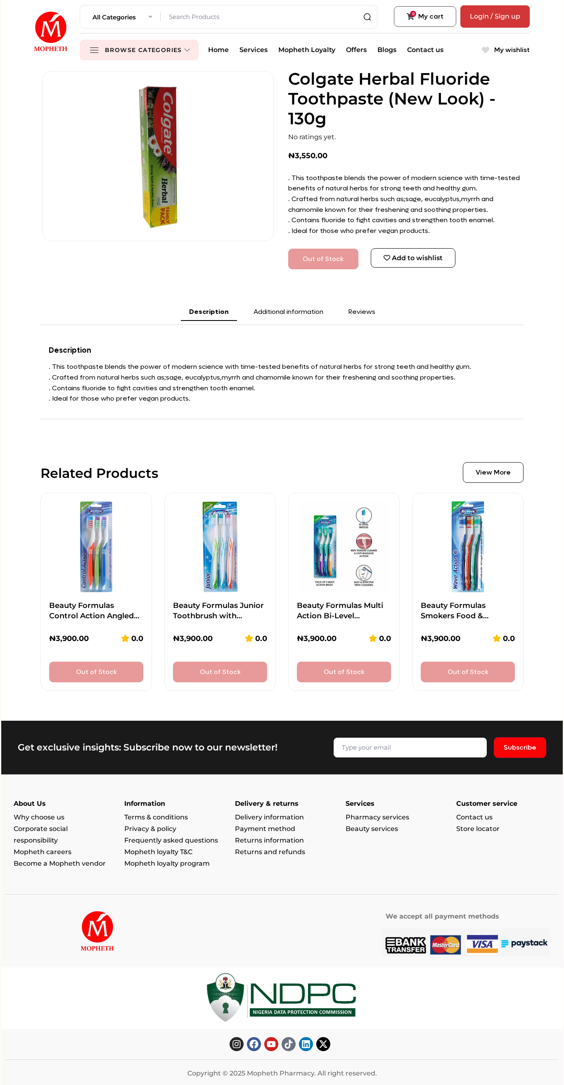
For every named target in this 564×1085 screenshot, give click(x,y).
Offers (356, 50)
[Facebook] (254, 1044)
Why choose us (39, 817)
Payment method (265, 829)
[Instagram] (237, 1044)
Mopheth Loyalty (306, 50)
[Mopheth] (50, 31)
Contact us (425, 50)
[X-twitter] (323, 1044)
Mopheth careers (42, 852)
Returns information (269, 840)
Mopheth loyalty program (167, 863)
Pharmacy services (377, 817)
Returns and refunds (270, 852)
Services (253, 50)
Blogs (386, 50)
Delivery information (269, 817)
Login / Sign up (495, 16)
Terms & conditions (156, 817)
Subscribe (520, 747)
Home (218, 50)
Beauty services (372, 829)
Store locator (478, 829)
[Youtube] (271, 1044)
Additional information (288, 311)
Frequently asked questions (171, 840)
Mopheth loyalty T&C (158, 852)
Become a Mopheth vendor (60, 863)
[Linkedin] (306, 1044)
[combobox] (122, 16)
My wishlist (511, 49)
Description (209, 311)
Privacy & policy (150, 829)
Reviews (361, 311)
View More (493, 472)
